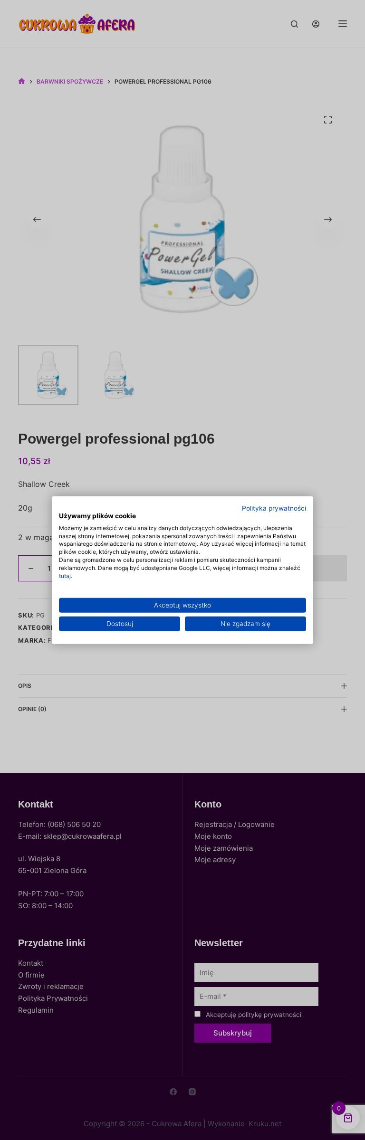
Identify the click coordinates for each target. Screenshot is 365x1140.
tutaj (65, 575)
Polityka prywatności (274, 508)
